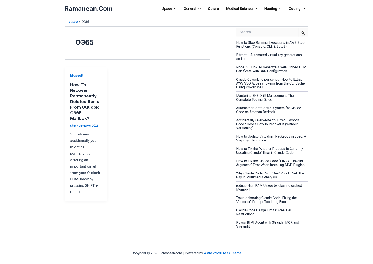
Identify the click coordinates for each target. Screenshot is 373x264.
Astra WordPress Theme (222, 253)
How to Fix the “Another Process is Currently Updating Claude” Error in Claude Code (269, 151)
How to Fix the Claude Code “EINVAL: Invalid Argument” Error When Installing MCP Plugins (270, 163)
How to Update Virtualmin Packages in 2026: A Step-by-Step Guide (271, 138)
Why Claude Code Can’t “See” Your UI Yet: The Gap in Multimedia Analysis (270, 175)
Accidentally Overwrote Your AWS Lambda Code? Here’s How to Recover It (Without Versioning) (267, 124)
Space (167, 8)
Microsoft (76, 75)
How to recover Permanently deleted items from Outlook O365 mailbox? (84, 101)
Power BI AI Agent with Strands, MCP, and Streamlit (267, 224)
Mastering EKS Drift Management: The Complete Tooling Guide (265, 98)
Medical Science (239, 8)
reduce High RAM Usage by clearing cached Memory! (269, 188)
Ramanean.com (89, 8)
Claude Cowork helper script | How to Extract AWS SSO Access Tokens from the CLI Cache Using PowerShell (270, 83)
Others (213, 8)
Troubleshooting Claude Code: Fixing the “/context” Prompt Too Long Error (266, 200)
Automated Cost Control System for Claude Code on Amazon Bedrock (268, 110)
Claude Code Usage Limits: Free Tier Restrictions (263, 212)
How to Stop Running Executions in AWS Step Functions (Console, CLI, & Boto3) (270, 45)
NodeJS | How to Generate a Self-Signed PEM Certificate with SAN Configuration (271, 69)
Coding (294, 8)
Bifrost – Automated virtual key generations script (269, 57)
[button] (174, 8)
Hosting (270, 8)
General (190, 8)
